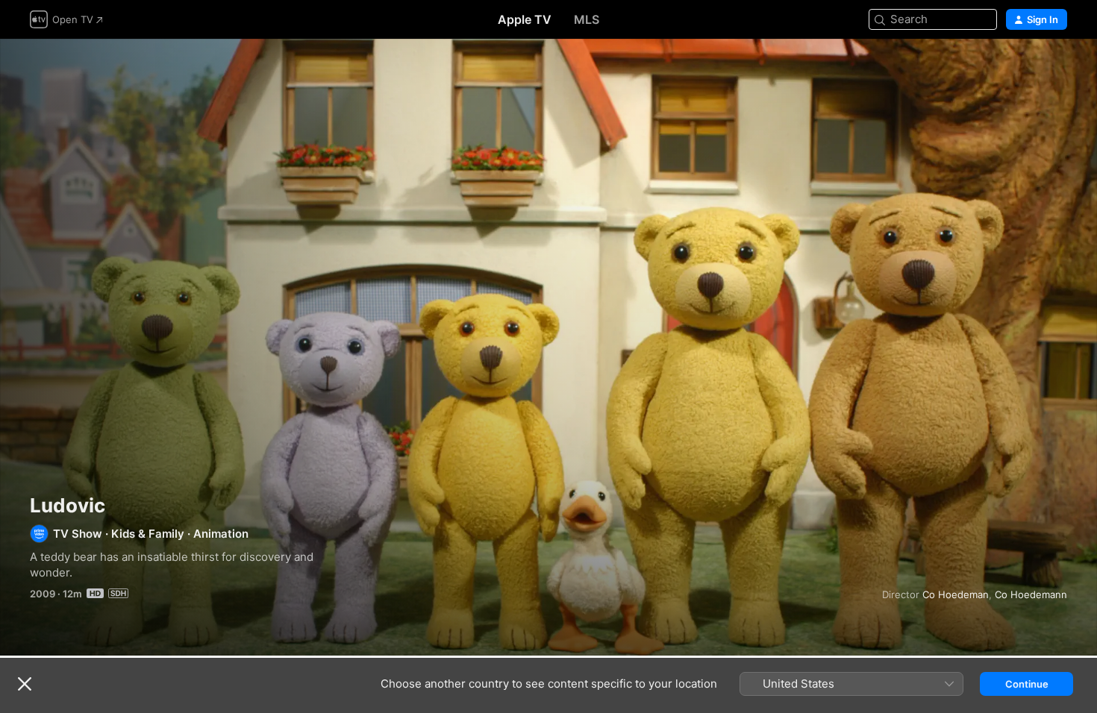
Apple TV (524, 19)
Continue (1026, 684)
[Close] (24, 684)
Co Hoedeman (955, 594)
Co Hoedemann (1031, 594)
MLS (586, 19)
